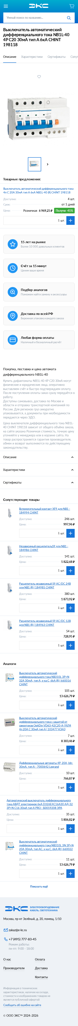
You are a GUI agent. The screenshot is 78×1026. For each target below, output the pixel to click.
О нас (7, 959)
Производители (14, 968)
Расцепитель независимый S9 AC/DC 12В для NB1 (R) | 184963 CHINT (45, 622)
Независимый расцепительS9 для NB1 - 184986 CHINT (43, 548)
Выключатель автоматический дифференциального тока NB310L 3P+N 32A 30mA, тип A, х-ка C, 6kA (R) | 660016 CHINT (45, 678)
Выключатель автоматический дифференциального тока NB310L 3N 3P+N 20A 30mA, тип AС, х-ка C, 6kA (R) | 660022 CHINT (46, 847)
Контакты (41, 977)
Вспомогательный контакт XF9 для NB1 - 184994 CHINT (44, 510)
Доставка (41, 968)
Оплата (40, 959)
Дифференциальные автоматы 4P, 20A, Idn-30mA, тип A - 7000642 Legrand (46, 764)
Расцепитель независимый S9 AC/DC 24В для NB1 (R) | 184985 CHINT (45, 585)
